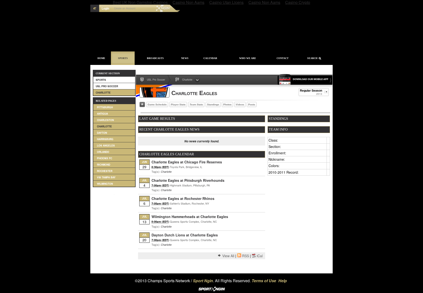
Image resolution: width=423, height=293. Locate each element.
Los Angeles (106, 145)
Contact (283, 58)
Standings (213, 104)
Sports (123, 58)
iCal (260, 255)
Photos (227, 104)
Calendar (210, 58)
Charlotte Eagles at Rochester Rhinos (183, 198)
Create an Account (124, 8)
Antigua (102, 113)
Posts (251, 104)
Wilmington (105, 183)
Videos (240, 104)
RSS (245, 255)
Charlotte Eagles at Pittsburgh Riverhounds (188, 180)
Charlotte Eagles (194, 93)
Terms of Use (264, 280)
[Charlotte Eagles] (154, 92)
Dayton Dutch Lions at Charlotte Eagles (185, 234)
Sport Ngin (152, 8)
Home (101, 58)
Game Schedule (157, 104)
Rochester (104, 171)
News (184, 58)
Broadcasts (155, 58)
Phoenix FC (104, 158)
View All (228, 255)
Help (282, 280)
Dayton (102, 132)
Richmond (103, 164)
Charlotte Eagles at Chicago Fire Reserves (187, 161)
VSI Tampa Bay (106, 177)
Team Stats (196, 104)
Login (105, 8)
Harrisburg (105, 139)
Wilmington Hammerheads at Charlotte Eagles (190, 216)
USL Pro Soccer (107, 86)
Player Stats (178, 104)
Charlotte (103, 92)
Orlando (103, 152)
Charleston (105, 120)
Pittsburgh (105, 107)
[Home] (142, 104)
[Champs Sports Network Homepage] (94, 8)
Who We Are (247, 58)
